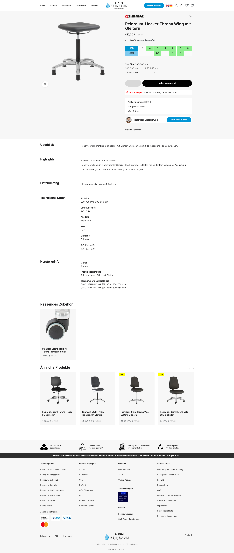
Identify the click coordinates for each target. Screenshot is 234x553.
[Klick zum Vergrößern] (45, 84)
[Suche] (176, 5)
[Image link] (123, 497)
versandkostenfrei (146, 40)
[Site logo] (117, 5)
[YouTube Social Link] (188, 535)
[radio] (155, 68)
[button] (189, 369)
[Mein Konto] (181, 5)
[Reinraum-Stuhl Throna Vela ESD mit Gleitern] (137, 390)
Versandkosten (132, 544)
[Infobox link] (58, 446)
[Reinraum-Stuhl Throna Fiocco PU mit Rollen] (58, 390)
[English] (168, 5)
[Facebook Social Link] (185, 535)
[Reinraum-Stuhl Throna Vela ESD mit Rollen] (176, 390)
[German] (171, 5)
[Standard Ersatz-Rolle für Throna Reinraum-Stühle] (58, 327)
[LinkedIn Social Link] (192, 535)
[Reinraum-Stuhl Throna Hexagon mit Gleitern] (97, 390)
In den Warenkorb (167, 83)
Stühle (141, 106)
